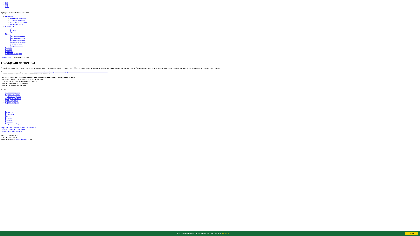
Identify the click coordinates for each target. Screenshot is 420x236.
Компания (9, 16)
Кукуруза (13, 30)
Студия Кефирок (21, 139)
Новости (8, 50)
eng (6, 5)
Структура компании (17, 20)
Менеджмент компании (18, 22)
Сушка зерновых (16, 44)
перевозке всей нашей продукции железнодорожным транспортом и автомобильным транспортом (71, 72)
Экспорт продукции (17, 36)
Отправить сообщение (13, 54)
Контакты (9, 52)
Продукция (9, 26)
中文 (7, 7)
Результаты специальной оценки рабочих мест (18, 127)
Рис (11, 28)
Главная (4, 57)
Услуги (7, 34)
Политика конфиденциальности (13, 129)
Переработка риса (16, 46)
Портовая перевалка (17, 38)
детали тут (225, 233)
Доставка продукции (17, 40)
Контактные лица (16, 24)
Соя (11, 32)
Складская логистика (17, 42)
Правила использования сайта (12, 131)
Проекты (8, 48)
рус (6, 3)
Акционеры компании (18, 18)
